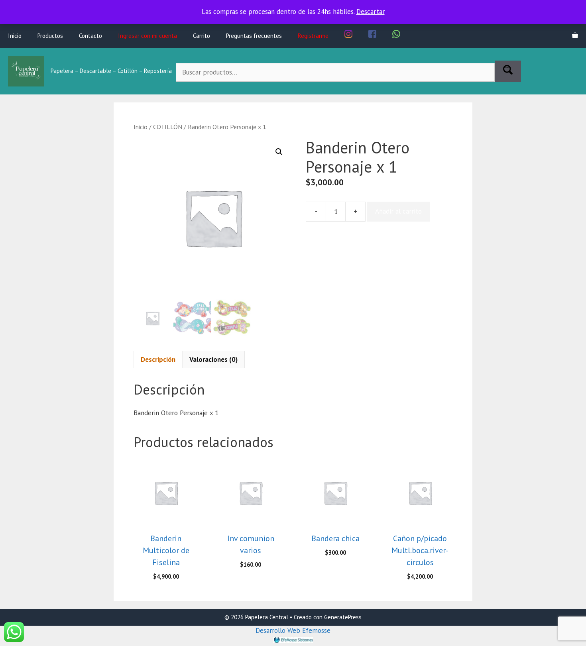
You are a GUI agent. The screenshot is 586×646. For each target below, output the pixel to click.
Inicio (15, 35)
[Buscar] (508, 71)
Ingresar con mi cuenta (147, 35)
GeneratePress (343, 617)
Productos (50, 35)
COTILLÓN (167, 127)
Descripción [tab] (158, 359)
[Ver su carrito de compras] (575, 36)
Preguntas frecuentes (254, 35)
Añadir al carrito (398, 211)
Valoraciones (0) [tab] (213, 359)
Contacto (90, 35)
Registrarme (313, 35)
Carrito (201, 35)
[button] (279, 152)
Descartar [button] (370, 11)
